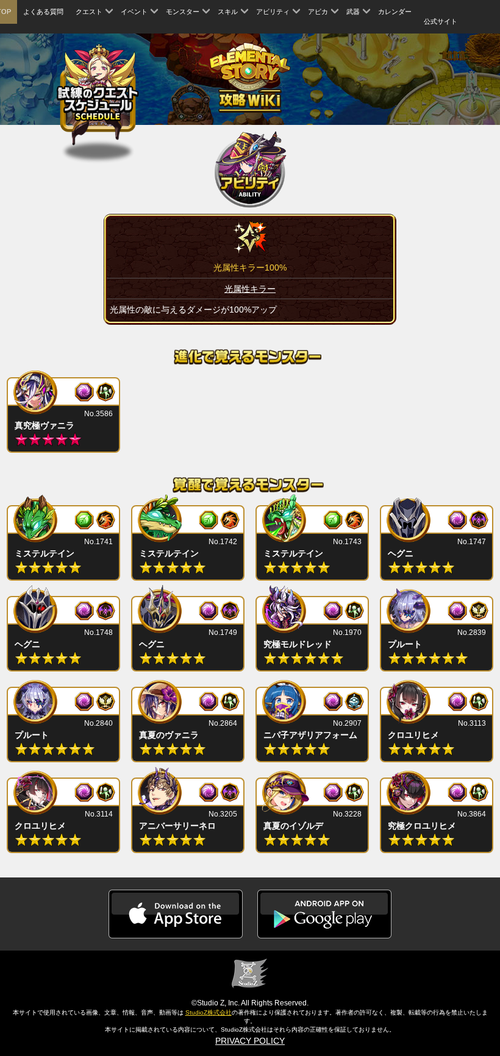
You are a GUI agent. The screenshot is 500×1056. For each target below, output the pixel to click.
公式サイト (440, 21)
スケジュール (98, 96)
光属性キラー (250, 289)
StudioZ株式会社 (208, 1012)
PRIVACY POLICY (250, 1041)
